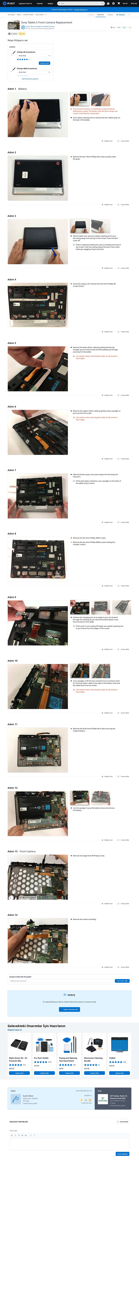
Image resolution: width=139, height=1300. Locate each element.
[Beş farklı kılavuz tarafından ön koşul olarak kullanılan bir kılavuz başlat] (81, 1100)
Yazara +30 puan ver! (70, 1009)
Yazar (13, 1091)
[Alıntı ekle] (25, 1135)
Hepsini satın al (15, 1030)
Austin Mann (30, 26)
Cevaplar (110, 15)
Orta (23, 34)
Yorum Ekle (123, 150)
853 (114, 27)
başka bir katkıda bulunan (46, 26)
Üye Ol (125, 3)
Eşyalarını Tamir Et (25, 3)
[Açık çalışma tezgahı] (108, 3)
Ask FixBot (120, 981)
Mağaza (50, 3)
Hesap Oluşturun (80, 9)
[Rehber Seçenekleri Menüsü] (128, 14)
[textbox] (69, 1144)
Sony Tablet (39, 15)
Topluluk (40, 3)
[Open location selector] (113, 3)
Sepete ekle (44, 63)
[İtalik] (15, 1135)
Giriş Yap (134, 3)
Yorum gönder (122, 1154)
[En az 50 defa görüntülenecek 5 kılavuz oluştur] (85, 1100)
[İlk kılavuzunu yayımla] (90, 1100)
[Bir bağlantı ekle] (22, 1135)
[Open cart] (119, 3)
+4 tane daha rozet (86, 1103)
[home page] (9, 3)
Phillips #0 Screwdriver (26, 52)
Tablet (19, 15)
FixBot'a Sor (108, 141)
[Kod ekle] (18, 1135)
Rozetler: (88, 1095)
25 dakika (14, 34)
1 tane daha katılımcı (82, 1091)
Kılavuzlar (100, 15)
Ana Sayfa (11, 15)
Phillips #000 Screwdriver (27, 68)
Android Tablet (28, 15)
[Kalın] (12, 1135)
